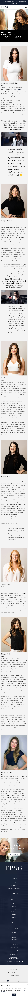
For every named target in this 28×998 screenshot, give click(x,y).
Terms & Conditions (7, 972)
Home (3, 32)
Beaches (14, 937)
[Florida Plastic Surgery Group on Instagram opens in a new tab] (10, 951)
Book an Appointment (14, 854)
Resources (14, 920)
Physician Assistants (9, 34)
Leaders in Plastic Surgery (14, 883)
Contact (14, 922)
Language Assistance (14, 975)
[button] (26, 7)
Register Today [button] (14, 3)
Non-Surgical (14, 911)
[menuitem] (10, 951)
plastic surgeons (19, 89)
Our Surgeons (14, 885)
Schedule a (13, 847)
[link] (14, 947)
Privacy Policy (16, 972)
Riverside (14, 935)
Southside (14, 932)
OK (14, 994)
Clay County (14, 939)
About (9, 32)
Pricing (14, 914)
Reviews (14, 891)
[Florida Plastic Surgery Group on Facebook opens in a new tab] (14, 951)
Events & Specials (14, 893)
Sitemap (23, 972)
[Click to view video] (14, 139)
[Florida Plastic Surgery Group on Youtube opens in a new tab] (17, 951)
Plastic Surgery (14, 909)
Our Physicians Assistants (14, 888)
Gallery (14, 917)
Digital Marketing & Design (15, 980)
